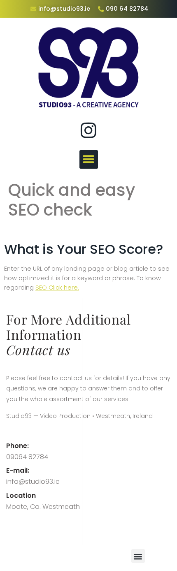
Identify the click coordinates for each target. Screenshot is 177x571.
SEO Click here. (57, 287)
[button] (88, 159)
